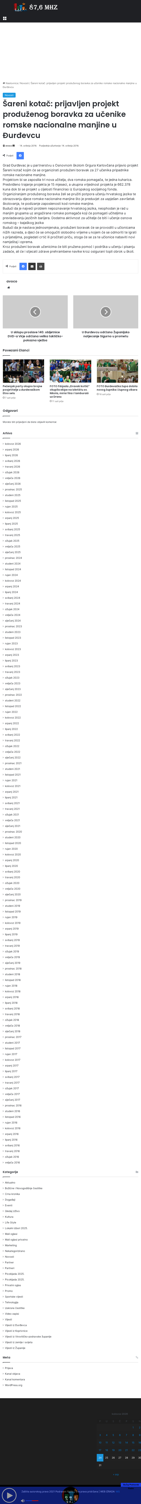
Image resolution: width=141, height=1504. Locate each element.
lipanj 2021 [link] (11, 797)
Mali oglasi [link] (11, 1233)
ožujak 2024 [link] (12, 609)
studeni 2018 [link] (12, 974)
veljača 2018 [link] (12, 1025)
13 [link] (120, 1442)
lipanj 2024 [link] (11, 592)
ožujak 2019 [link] (12, 951)
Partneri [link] (9, 1268)
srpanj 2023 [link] (12, 654)
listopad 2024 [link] (13, 569)
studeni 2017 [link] (12, 1042)
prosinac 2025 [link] (13, 489)
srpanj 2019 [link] (12, 928)
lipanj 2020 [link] (11, 865)
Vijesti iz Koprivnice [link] (16, 1330)
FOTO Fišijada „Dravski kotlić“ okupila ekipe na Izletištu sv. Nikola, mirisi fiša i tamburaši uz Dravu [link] (70, 391)
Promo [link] (9, 1290)
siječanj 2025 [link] (13, 552)
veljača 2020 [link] (12, 888)
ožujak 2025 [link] (12, 540)
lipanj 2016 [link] (11, 1139)
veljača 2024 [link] (12, 614)
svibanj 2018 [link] (12, 1008)
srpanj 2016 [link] (12, 1134)
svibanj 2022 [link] (12, 734)
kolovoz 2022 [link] (13, 717)
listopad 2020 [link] (13, 843)
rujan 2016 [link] (11, 1122)
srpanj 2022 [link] (12, 723)
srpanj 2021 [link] (12, 791)
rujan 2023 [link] (11, 643)
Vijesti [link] (8, 1319)
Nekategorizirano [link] (15, 1251)
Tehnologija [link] (11, 1302)
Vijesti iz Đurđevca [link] (16, 1325)
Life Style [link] (10, 1222)
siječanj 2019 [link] (12, 962)
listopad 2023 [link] (13, 637)
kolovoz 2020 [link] (13, 854)
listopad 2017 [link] (13, 1048)
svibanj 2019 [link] (12, 940)
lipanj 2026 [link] (11, 455)
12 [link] (113, 1442)
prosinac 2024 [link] (13, 557)
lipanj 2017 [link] (11, 1071)
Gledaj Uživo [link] (12, 1211)
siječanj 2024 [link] (13, 620)
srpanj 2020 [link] (12, 860)
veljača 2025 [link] (12, 546)
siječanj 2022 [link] (13, 757)
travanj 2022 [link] (12, 740)
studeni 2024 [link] (13, 563)
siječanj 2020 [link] (13, 894)
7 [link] (126, 1435)
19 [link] (113, 1450)
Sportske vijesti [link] (14, 1296)
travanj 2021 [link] (12, 808)
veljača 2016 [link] (12, 1162)
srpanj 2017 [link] (12, 1065)
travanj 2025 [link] (12, 535)
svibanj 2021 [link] (12, 803)
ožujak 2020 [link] (12, 883)
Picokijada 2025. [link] (14, 1273)
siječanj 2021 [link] (12, 825)
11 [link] (107, 1442)
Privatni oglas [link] (13, 1285)
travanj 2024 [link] (12, 603)
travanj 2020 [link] (12, 877)
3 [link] (100, 1435)
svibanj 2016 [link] (12, 1145)
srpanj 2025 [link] (12, 517)
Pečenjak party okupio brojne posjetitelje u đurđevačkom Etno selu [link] (22, 389)
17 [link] (100, 1450)
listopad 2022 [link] (13, 706)
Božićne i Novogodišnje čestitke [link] (23, 1188)
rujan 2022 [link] (11, 711)
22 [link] (133, 1450)
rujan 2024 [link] (11, 575)
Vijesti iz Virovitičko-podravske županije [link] (28, 1336)
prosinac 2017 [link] (13, 1037)
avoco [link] (9, 145)
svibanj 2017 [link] (12, 1076)
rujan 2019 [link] (11, 917)
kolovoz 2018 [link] (12, 991)
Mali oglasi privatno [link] (16, 1239)
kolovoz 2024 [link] (13, 580)
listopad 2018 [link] (13, 980)
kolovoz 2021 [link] (12, 786)
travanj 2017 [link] (12, 1082)
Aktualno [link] (10, 1182)
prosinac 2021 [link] (13, 763)
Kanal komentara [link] (15, 1379)
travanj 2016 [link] (12, 1151)
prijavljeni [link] (21, 421)
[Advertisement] (70, 52)
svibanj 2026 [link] (12, 460)
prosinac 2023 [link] (13, 626)
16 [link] (139, 1442)
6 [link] (120, 1435)
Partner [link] (9, 1262)
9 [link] (139, 1435)
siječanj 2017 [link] (12, 1099)
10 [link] (100, 1442)
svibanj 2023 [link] (12, 666)
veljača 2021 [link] (12, 820)
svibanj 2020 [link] (12, 871)
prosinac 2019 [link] (13, 900)
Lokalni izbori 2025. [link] (16, 1228)
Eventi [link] (8, 1205)
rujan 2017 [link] (11, 1054)
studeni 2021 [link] (12, 768)
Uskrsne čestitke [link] (15, 1308)
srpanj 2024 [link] (12, 586)
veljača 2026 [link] (12, 478)
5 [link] (113, 1435)
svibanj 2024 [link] (12, 597)
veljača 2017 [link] (12, 1094)
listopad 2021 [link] (13, 774)
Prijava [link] (9, 1368)
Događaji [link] (10, 1199)
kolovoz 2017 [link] (12, 1059)
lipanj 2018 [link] (11, 1002)
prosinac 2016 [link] (13, 1105)
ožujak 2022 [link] (12, 746)
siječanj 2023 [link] (13, 689)
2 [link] (139, 1427)
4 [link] (106, 1435)
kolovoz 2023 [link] (13, 649)
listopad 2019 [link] (13, 911)
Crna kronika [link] (12, 1193)
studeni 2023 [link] (13, 632)
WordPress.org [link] (13, 1385)
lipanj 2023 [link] (11, 660)
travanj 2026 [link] (12, 466)
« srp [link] (116, 1474)
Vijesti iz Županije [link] (15, 1347)
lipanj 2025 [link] (11, 523)
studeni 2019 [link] (12, 905)
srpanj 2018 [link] (12, 997)
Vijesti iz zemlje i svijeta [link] (18, 1342)
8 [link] (133, 1435)
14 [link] (126, 1442)
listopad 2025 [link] (13, 500)
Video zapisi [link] (12, 1313)
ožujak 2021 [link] (12, 814)
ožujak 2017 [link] (12, 1088)
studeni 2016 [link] (12, 1111)
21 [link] (126, 1450)
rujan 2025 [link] (11, 506)
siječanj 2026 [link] (13, 483)
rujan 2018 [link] (11, 985)
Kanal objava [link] (12, 1373)
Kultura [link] (9, 1216)
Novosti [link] (24, 83)
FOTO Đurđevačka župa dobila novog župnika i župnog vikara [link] (117, 388)
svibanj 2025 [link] (12, 529)
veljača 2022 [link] (12, 751)
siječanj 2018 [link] (12, 1031)
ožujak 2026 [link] (12, 472)
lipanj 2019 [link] (11, 934)
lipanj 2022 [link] (11, 729)
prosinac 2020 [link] (13, 831)
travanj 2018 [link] (12, 1014)
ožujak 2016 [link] (12, 1156)
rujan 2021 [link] (11, 780)
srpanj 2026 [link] (12, 449)
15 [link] (133, 1442)
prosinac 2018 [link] (13, 968)
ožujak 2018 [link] (12, 1019)
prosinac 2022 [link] (13, 694)
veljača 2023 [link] (12, 683)
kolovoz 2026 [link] (13, 443)
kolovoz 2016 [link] (13, 1128)
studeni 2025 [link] (12, 495)
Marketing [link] (11, 1245)
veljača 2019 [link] (12, 957)
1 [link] (133, 1427)
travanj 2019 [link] (12, 945)
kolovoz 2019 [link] (13, 922)
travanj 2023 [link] (12, 671)
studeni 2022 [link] (12, 700)
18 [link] (106, 1450)
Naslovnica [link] (11, 83)
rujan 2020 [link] (11, 848)
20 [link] (119, 1450)
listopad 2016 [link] (13, 1116)
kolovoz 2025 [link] (13, 512)
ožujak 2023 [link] (12, 677)
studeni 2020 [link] (13, 837)
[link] (4, 18)
